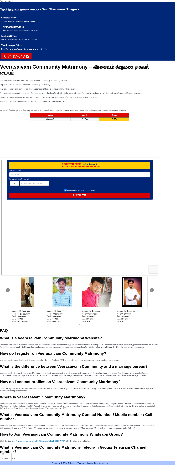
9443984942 (18, 56)
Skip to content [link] (6, 1)
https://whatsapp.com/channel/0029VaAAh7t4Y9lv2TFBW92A (38, 441)
